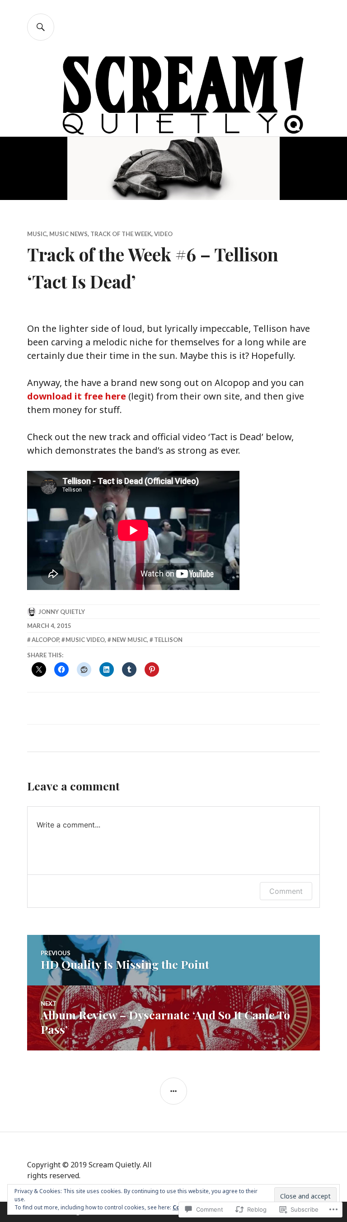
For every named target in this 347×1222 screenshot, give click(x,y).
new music (129, 639)
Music (37, 233)
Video (163, 233)
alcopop (45, 639)
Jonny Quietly (61, 611)
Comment (286, 891)
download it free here (76, 396)
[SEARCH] (40, 27)
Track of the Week (120, 233)
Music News (68, 233)
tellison (168, 639)
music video (85, 639)
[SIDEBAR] (173, 1091)
